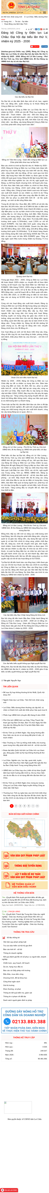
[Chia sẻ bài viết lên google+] (41, 29)
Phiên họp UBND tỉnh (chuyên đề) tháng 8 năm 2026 (24, 715)
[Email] (47, 29)
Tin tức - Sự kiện (21, 21)
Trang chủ (7, 21)
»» (37, 806)
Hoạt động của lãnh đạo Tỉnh (15, 24)
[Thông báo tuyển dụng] (24, 865)
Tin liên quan (10, 687)
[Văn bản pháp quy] (24, 855)
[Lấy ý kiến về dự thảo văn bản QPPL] (24, 875)
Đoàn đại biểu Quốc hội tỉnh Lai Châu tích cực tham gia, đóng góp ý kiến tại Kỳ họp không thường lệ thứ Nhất (23, 752)
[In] (44, 29)
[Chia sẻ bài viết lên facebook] (36, 29)
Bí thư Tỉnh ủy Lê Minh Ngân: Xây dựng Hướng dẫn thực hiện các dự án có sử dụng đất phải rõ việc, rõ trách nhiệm (23, 735)
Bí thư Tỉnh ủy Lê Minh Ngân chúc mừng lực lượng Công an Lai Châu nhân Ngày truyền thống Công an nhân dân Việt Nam (24, 785)
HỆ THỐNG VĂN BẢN (24, 893)
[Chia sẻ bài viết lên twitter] (39, 29)
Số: (12, 898)
